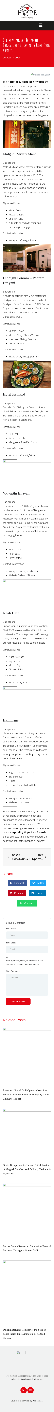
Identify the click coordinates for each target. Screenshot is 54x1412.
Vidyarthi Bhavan (27, 575)
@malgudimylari (28, 240)
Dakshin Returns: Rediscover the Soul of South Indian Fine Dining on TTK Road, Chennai (24, 1334)
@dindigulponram (29, 356)
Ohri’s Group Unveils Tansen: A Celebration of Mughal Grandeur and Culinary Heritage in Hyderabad (27, 1169)
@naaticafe (26, 682)
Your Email (11, 943)
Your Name (11, 928)
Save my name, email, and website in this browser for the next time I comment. (24, 962)
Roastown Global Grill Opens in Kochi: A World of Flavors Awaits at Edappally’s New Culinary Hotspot (26, 1094)
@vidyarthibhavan (29, 571)
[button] (17, 883)
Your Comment (13, 971)
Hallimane (23, 802)
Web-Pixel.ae (38, 1401)
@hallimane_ (27, 798)
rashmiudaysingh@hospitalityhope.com (27, 1379)
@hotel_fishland (28, 455)
